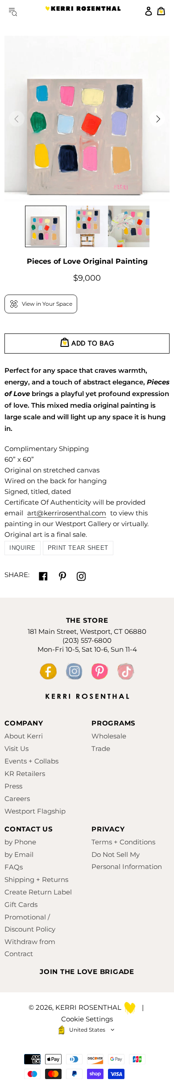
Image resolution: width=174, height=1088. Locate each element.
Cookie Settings (87, 1019)
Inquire (22, 547)
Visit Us (16, 748)
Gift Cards (20, 904)
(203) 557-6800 (87, 640)
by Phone (20, 842)
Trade (100, 748)
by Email (18, 854)
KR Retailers (24, 773)
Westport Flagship (35, 811)
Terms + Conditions (123, 842)
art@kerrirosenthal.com (66, 513)
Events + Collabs (31, 761)
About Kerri (23, 736)
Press (13, 786)
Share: (16, 574)
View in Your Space (47, 303)
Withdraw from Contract (29, 947)
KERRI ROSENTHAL (83, 11)
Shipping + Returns (36, 879)
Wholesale (108, 736)
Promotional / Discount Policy (29, 923)
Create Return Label (38, 892)
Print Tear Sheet (78, 547)
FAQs (13, 867)
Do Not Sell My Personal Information (126, 860)
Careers (17, 798)
